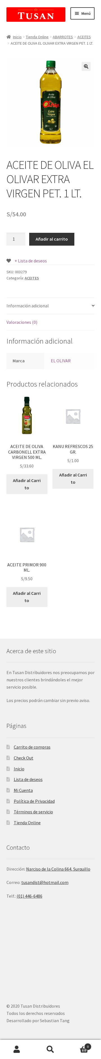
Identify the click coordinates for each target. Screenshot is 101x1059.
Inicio (17, 36)
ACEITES (84, 36)
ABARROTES (63, 36)
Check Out (23, 758)
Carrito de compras (32, 747)
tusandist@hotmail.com (44, 882)
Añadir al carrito (52, 239)
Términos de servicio (33, 811)
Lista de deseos (28, 779)
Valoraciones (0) (21, 322)
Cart (78, 1045)
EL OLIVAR (61, 360)
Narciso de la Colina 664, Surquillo (58, 869)
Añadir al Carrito (27, 484)
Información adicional (27, 305)
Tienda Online (37, 36)
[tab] (50, 306)
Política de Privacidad (34, 801)
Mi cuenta (17, 1049)
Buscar (50, 1049)
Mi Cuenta (23, 790)
